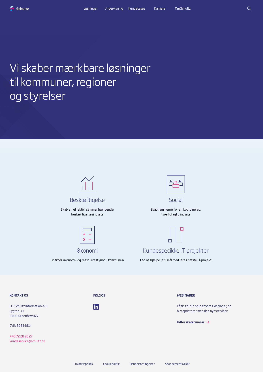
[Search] (249, 8)
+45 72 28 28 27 (21, 336)
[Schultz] (19, 8)
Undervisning (113, 8)
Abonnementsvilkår (177, 364)
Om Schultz (183, 8)
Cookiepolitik (111, 364)
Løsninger (91, 8)
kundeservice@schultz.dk (27, 341)
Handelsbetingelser (142, 364)
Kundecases (136, 8)
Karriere (159, 8)
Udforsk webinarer (190, 322)
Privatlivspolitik (83, 364)
